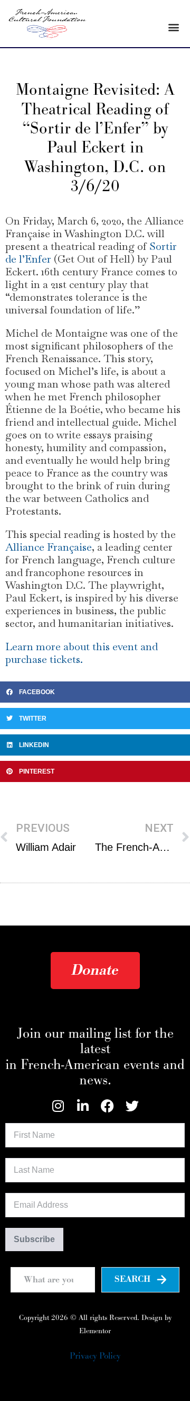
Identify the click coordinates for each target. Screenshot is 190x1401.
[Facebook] (107, 1105)
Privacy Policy (95, 1356)
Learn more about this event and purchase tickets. (81, 653)
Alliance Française (48, 547)
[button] (173, 26)
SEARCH (132, 1279)
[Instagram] (57, 1105)
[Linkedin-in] (82, 1105)
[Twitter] (132, 1105)
